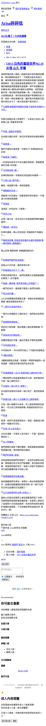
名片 (8, 53)
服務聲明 (27, 688)
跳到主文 (5, 30)
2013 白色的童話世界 (26, 555)
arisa (3, 530)
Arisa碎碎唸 (12, 23)
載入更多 (5, 564)
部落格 (9, 50)
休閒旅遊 (22, 42)
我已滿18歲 (6, 721)
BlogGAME (23, 671)
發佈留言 (5, 580)
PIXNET (12, 685)
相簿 (8, 47)
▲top (3, 559)
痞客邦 (15, 545)
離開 (14, 721)
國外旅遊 (21, 552)
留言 (21, 545)
